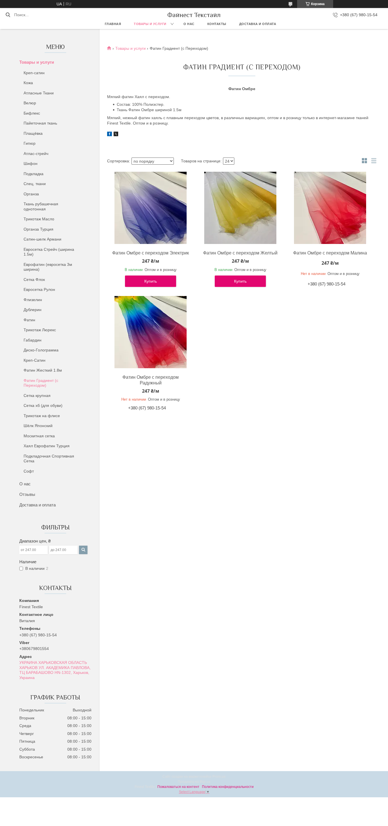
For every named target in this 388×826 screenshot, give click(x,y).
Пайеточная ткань (40, 123)
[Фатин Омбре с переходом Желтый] (240, 208)
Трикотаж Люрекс (40, 330)
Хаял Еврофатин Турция (47, 446)
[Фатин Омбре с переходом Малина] (330, 208)
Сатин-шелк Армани (42, 239)
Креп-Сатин (34, 360)
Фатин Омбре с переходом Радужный (150, 380)
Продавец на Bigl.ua (194, 782)
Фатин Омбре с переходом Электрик (150, 253)
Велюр (30, 103)
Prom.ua (219, 777)
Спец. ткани (35, 183)
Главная (113, 24)
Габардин (32, 340)
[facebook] (109, 135)
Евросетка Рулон (39, 289)
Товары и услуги (150, 24)
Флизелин (33, 299)
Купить (150, 281)
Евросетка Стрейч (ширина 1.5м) (49, 252)
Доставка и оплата (257, 24)
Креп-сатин (34, 73)
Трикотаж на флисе (42, 415)
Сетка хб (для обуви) (43, 405)
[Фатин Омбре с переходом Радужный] (150, 332)
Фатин (29, 320)
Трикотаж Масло (39, 219)
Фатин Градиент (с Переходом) (41, 383)
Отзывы (27, 494)
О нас (189, 24)
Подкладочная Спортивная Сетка (49, 458)
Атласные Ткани (39, 93)
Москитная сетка (39, 436)
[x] (116, 135)
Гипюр (30, 143)
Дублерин (32, 309)
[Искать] (7, 15)
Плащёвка (33, 133)
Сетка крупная (37, 395)
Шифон (30, 163)
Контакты (216, 24)
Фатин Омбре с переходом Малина (330, 253)
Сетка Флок (34, 279)
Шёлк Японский (38, 425)
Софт (29, 471)
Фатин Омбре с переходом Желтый (240, 253)
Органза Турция (38, 229)
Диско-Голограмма (41, 350)
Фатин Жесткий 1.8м (43, 370)
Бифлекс (32, 113)
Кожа (28, 82)
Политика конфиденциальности (228, 787)
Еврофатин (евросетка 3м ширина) (48, 267)
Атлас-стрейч (36, 153)
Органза (31, 194)
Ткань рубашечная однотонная (41, 206)
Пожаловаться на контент (178, 787)
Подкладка (33, 173)
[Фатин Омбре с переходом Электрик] (150, 208)
